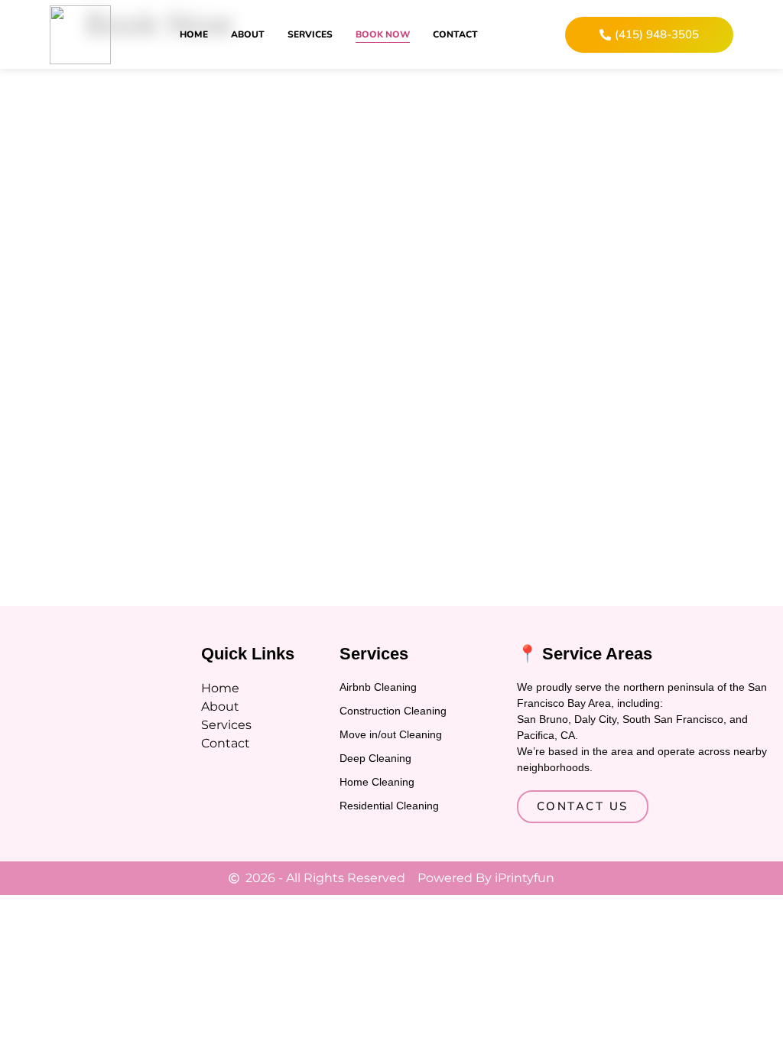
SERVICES (310, 34)
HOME (194, 34)
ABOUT (248, 34)
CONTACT (455, 34)
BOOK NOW (383, 34)
